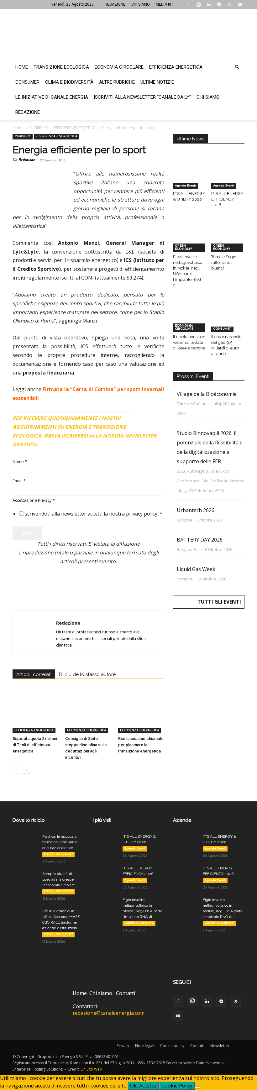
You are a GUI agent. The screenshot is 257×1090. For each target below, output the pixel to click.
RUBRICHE (38, 127)
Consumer (27, 82)
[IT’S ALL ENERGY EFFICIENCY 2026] (228, 177)
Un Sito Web (91, 1069)
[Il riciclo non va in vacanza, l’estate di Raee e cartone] (190, 320)
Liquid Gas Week (196, 569)
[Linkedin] (208, 4)
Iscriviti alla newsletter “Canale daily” (142, 97)
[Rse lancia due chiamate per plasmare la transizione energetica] (141, 717)
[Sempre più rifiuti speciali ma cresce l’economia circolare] (25, 879)
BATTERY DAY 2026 (200, 539)
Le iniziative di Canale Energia (51, 97)
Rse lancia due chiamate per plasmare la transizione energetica (141, 744)
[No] (197, 1087)
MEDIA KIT (164, 4)
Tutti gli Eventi (219, 601)
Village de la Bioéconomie (207, 393)
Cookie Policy (176, 1085)
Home (21, 67)
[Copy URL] (105, 584)
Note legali (144, 1045)
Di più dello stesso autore (87, 674)
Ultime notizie (157, 82)
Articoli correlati (33, 674)
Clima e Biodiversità (69, 82)
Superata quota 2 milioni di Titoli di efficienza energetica (35, 744)
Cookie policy (172, 1045)
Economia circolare (119, 67)
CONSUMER (222, 329)
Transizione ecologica (61, 67)
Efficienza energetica (175, 67)
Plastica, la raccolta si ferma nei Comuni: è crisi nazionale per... (59, 842)
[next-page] (26, 770)
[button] (236, 67)
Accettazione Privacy (34, 500)
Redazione (27, 112)
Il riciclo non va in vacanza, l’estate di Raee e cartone (189, 342)
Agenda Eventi (185, 185)
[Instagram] (198, 4)
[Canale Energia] (128, 34)
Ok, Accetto (143, 1085)
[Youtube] (239, 4)
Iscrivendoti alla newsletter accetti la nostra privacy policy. (92, 513)
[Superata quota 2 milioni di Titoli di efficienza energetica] (36, 717)
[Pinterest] (47, 584)
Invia (27, 533)
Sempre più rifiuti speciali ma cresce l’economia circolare (58, 879)
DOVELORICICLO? (58, 854)
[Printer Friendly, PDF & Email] (147, 415)
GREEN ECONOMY (183, 247)
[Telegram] (219, 4)
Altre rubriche (117, 82)
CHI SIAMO (140, 4)
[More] (120, 584)
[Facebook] (188, 4)
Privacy (123, 1045)
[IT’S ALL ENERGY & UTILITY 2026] (190, 177)
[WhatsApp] (62, 584)
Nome (20, 461)
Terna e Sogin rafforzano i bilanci (223, 262)
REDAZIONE (115, 4)
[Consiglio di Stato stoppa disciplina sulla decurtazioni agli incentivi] (88, 717)
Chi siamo (208, 97)
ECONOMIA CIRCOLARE (184, 327)
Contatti (125, 993)
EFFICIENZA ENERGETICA (74, 127)
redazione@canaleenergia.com (108, 1012)
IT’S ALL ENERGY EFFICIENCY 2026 (227, 199)
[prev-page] (16, 770)
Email (19, 481)
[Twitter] (229, 4)
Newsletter (219, 1045)
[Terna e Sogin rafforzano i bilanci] (228, 240)
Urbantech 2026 (195, 510)
